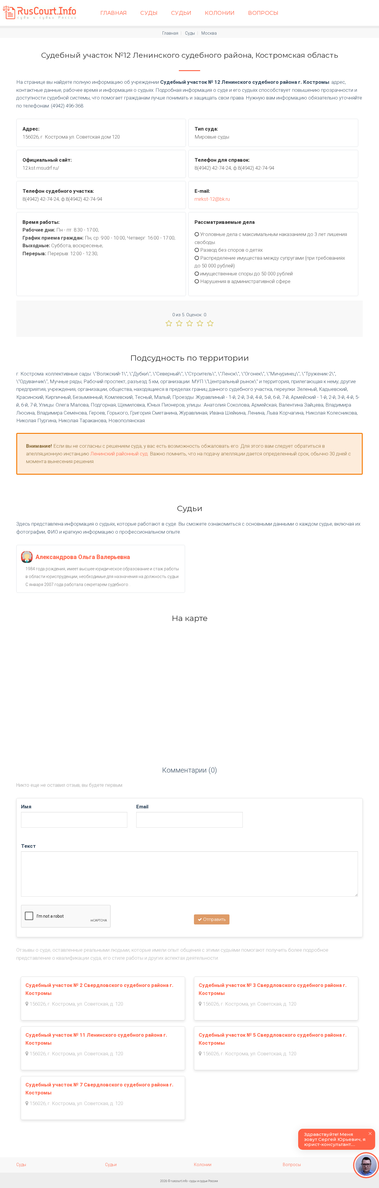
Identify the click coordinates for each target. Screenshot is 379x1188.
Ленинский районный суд (119, 454)
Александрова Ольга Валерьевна (83, 557)
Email (142, 807)
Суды (149, 13)
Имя (26, 807)
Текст (28, 846)
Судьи (181, 13)
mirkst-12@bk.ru (212, 199)
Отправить (214, 919)
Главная (113, 13)
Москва (209, 33)
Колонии (220, 13)
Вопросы (263, 13)
